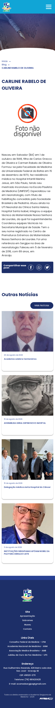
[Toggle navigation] (48, 6)
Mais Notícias (42, 305)
